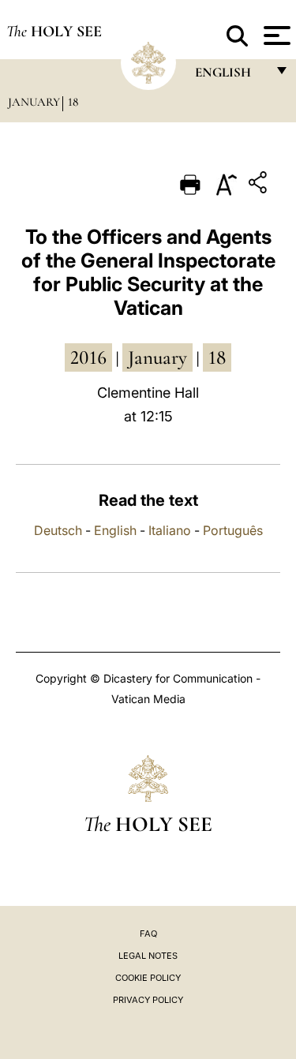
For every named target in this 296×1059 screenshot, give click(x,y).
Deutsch (58, 530)
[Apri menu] (275, 35)
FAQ (148, 933)
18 (73, 102)
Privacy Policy (148, 999)
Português (233, 530)
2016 (88, 357)
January (34, 102)
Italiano (169, 530)
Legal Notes (148, 955)
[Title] (260, 185)
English (115, 530)
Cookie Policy (148, 977)
